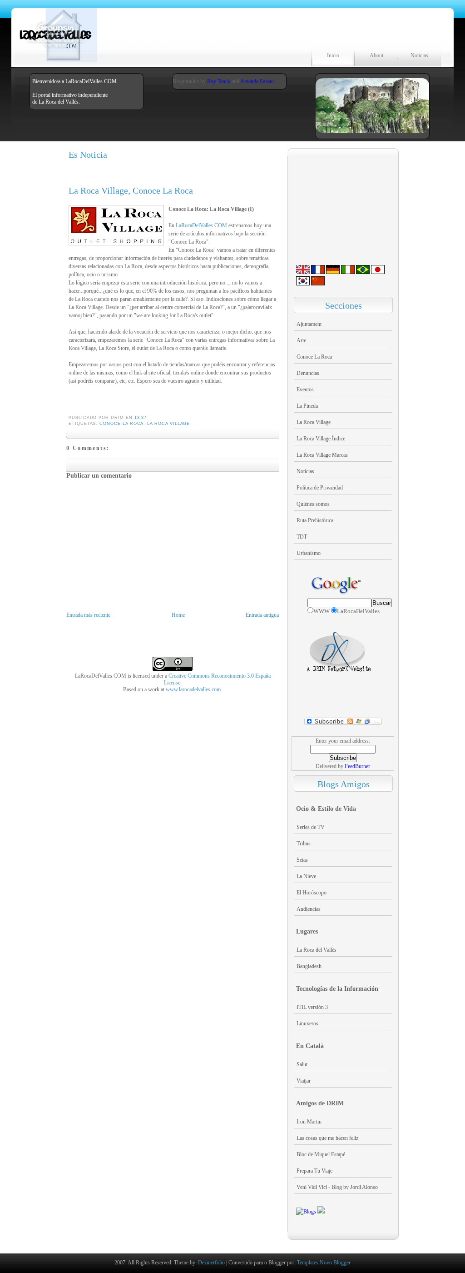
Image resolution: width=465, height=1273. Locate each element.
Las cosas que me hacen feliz (327, 1138)
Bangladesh (309, 966)
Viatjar (304, 1081)
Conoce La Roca (121, 423)
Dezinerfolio (211, 1262)
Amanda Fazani (257, 81)
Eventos (305, 389)
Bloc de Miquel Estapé (321, 1154)
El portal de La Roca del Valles (175, 37)
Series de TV (311, 827)
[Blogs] (306, 1211)
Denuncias (308, 373)
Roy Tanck (218, 81)
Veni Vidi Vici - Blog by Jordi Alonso (337, 1187)
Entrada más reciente (88, 615)
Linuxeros (307, 1023)
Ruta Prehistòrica (315, 520)
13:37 (140, 417)
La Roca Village (168, 423)
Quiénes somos (313, 504)
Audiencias (309, 909)
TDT (302, 537)
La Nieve (306, 876)
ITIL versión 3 (312, 1007)
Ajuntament (309, 324)
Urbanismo (309, 553)
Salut (302, 1064)
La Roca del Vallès (316, 950)
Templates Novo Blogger (324, 1262)
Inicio (333, 55)
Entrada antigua (262, 615)
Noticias (419, 55)
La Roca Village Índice (321, 438)
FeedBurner (357, 766)
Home (178, 615)
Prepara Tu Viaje (314, 1171)
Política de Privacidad (320, 487)
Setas (302, 860)
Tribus (304, 843)
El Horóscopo (311, 892)
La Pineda (307, 406)
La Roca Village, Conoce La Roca (131, 190)
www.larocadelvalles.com (193, 689)
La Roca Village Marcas (322, 455)
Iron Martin (309, 1121)
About (376, 55)
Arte (301, 340)
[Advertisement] (170, 400)
